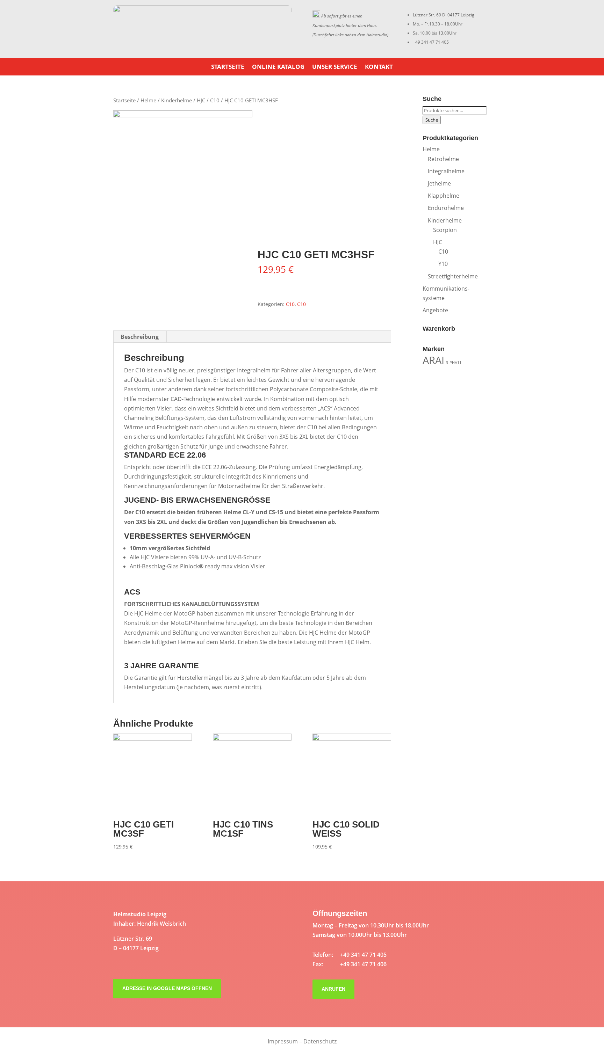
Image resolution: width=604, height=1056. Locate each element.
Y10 (443, 264)
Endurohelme (446, 208)
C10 (215, 100)
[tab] (140, 337)
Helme (148, 100)
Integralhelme (446, 171)
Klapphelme (443, 195)
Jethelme (439, 183)
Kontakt (379, 67)
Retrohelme (443, 159)
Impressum (283, 1041)
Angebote (435, 310)
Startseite (227, 67)
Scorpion (445, 230)
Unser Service (334, 67)
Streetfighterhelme (453, 276)
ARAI (433, 360)
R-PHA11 (453, 362)
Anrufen (333, 989)
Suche (431, 120)
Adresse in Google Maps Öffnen (167, 988)
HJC (201, 100)
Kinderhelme (176, 100)
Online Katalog (278, 67)
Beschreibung (140, 337)
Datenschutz (320, 1041)
